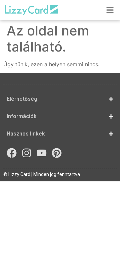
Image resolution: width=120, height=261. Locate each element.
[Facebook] (12, 153)
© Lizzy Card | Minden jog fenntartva (41, 174)
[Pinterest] (57, 153)
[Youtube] (42, 153)
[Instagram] (27, 153)
